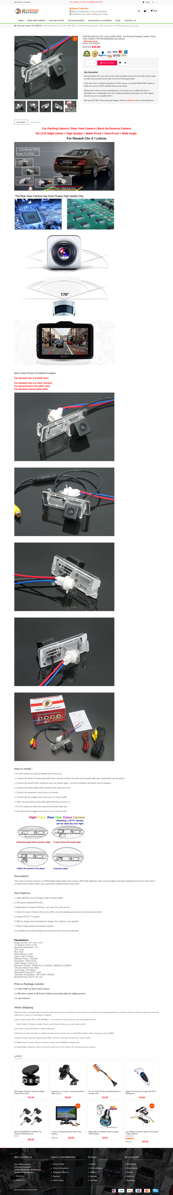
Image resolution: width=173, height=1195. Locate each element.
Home (21, 21)
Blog (118, 21)
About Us (19, 1176)
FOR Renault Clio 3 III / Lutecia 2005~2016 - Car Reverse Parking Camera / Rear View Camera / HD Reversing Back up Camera (91, 26)
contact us (130, 100)
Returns (130, 1172)
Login (147, 2)
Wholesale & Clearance (100, 21)
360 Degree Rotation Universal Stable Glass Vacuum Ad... (29, 1092)
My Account (18, 2)
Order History (132, 1168)
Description (21, 122)
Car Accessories (76, 21)
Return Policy (58, 1180)
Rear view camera (36, 21)
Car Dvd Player (56, 21)
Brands (93, 1164)
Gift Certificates (96, 1168)
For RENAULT (37, 26)
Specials (93, 1176)
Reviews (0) (35, 122)
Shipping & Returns (60, 1172)
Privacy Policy (58, 1164)
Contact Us (130, 21)
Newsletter (131, 1180)
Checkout (27, 2)
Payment (56, 1176)
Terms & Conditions (61, 1168)
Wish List (130, 1176)
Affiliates (93, 1172)
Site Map (93, 1180)
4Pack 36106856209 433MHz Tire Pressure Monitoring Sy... (28, 1133)
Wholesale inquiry (91, 41)
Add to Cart (108, 63)
